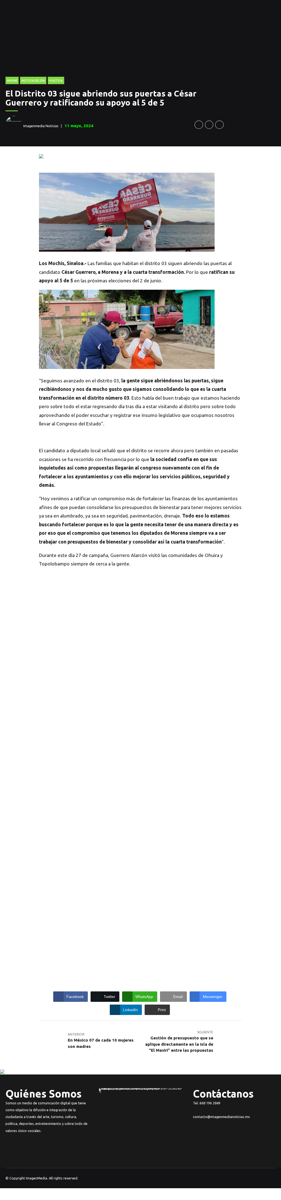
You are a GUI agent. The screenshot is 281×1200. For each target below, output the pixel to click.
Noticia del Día (33, 80)
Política (56, 80)
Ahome (12, 80)
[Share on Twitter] (209, 125)
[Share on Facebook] (199, 125)
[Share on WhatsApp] (219, 125)
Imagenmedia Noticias (40, 126)
